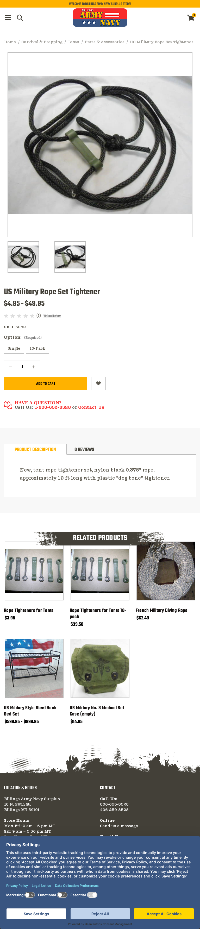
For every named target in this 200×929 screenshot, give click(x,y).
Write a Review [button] (52, 316)
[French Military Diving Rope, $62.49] (165, 571)
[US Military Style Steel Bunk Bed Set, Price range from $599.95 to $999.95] (34, 668)
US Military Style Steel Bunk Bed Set (30, 711)
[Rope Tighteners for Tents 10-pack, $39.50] (100, 571)
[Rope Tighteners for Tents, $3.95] (34, 571)
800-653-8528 (114, 804)
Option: (23, 338)
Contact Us (91, 408)
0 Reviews (84, 450)
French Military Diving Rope (162, 611)
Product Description (35, 450)
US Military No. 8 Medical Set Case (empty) (97, 711)
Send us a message (119, 826)
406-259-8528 (114, 810)
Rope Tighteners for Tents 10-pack (98, 614)
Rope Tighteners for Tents (28, 611)
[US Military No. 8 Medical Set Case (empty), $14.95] (100, 668)
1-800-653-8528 (52, 408)
